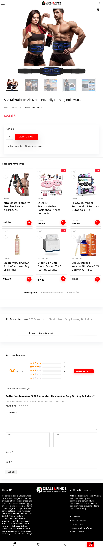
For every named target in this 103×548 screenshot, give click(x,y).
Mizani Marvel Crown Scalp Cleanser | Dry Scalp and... (17, 266)
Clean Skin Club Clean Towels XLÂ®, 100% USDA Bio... (49, 266)
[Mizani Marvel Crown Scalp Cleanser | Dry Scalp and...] (17, 244)
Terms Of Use (77, 517)
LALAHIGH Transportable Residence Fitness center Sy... (49, 208)
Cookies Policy (78, 532)
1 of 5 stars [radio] (19, 405)
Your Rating (11, 406)
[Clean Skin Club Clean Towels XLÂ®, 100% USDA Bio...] (51, 244)
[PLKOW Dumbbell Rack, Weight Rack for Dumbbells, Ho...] (85, 184)
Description (30, 292)
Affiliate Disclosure (79, 520)
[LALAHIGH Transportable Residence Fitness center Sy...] (51, 184)
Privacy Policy (77, 524)
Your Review (12, 412)
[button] (98, 10)
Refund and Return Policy (82, 528)
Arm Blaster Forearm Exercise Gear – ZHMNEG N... (17, 206)
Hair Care (7, 259)
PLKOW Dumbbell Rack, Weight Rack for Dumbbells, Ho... (85, 206)
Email (9, 462)
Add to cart (26, 137)
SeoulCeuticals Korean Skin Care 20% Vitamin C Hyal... (85, 266)
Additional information (52, 292)
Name (9, 452)
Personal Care (36, 108)
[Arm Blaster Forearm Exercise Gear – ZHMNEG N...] (17, 184)
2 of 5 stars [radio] (20, 405)
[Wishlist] (38, 544)
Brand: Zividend (46, 333)
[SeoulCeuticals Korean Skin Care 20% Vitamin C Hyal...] (85, 244)
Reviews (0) (73, 292)
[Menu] (3, 3)
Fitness (27, 108)
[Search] (99, 3)
